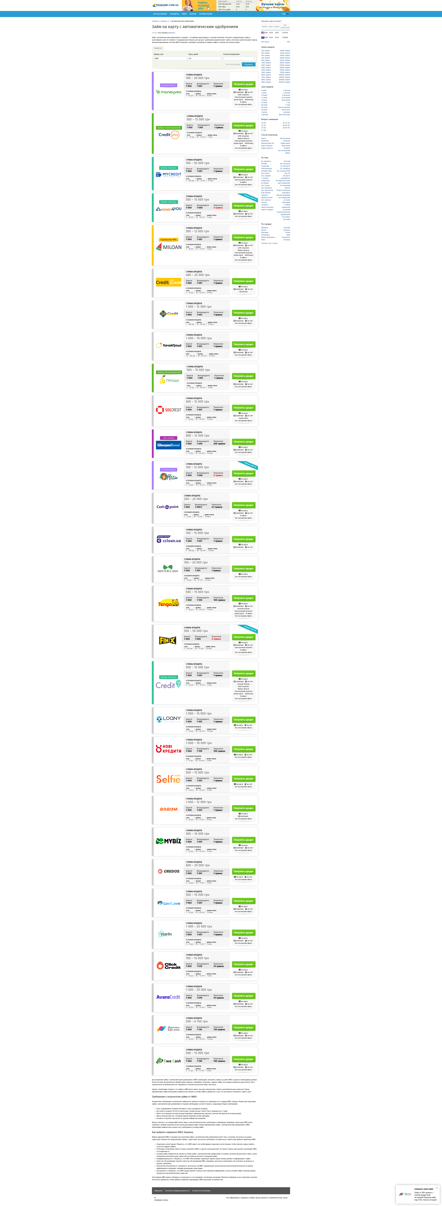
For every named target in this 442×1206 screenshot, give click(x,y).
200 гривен (265, 53)
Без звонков (266, 200)
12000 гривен (285, 53)
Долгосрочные (284, 115)
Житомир (264, 232)
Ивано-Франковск (268, 237)
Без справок (266, 176)
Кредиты (174, 14)
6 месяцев (286, 95)
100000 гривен (284, 75)
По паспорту (285, 166)
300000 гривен (284, 82)
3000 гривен (266, 68)
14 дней (264, 98)
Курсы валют (160, 14)
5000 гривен (266, 72)
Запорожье (265, 235)
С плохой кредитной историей (265, 180)
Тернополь (286, 237)
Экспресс (264, 205)
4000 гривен (266, 70)
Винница (264, 228)
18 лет (263, 123)
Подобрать (249, 64)
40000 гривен (285, 65)
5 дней (263, 90)
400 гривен (265, 58)
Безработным (266, 171)
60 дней (264, 105)
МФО (184, 14)
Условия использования (201, 1191)
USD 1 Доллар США (224, 4)
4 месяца (286, 93)
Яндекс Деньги (267, 148)
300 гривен (265, 55)
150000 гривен (284, 77)
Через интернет (267, 207)
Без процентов (267, 190)
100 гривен (265, 51)
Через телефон (267, 210)
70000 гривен (285, 70)
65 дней (264, 107)
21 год (263, 130)
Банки (193, 14)
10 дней (264, 95)
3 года (287, 105)
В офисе (287, 148)
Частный (287, 161)
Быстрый (286, 219)
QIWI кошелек (266, 146)
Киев (263, 240)
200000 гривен (284, 80)
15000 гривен (285, 55)
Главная (155, 21)
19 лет (263, 125)
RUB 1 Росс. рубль (224, 9)
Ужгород (286, 240)
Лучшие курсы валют (271, 21)
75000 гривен (285, 72)
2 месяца (264, 115)
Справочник (205, 14)
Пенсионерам (266, 169)
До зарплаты (266, 161)
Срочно (264, 202)
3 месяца (286, 90)
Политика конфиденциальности (177, 1191)
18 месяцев (285, 100)
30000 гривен (285, 63)
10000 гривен (285, 51)
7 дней (263, 93)
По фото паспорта (283, 190)
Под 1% (287, 173)
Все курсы (265, 42)
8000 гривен (266, 80)
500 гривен (265, 60)
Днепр (263, 230)
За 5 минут (286, 217)
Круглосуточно (267, 198)
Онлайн (264, 164)
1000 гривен (266, 63)
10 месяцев (285, 98)
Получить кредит (244, 84)
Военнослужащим (283, 195)
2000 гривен (266, 65)
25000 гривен (285, 60)
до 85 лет (286, 128)
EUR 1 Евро (222, 7)
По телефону (285, 169)
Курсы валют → (223, 1)
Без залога (265, 173)
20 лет (263, 128)
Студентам (265, 166)
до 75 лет (286, 123)
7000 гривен (266, 77)
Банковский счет (267, 143)
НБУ (288, 42)
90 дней (264, 110)
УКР (283, 14)
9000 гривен (266, 82)
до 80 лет (286, 125)
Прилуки (286, 230)
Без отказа (265, 185)
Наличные (265, 141)
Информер (158, 1191)
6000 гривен (266, 75)
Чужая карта (285, 143)
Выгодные (286, 202)
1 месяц (264, 112)
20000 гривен (285, 58)
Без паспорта (285, 164)
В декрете (286, 193)
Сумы (288, 235)
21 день (264, 100)
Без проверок (266, 188)
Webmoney (286, 146)
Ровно (287, 232)
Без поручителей (283, 171)
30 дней (264, 102)
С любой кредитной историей (286, 207)
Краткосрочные (284, 107)
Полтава (287, 228)
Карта (263, 138)
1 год (288, 102)
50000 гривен (285, 68)
